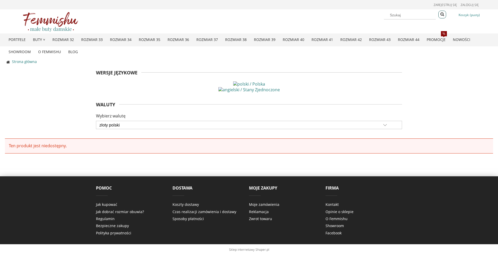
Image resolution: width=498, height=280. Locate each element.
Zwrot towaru (260, 218)
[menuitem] (17, 39)
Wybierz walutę (111, 116)
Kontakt (332, 204)
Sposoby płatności (188, 218)
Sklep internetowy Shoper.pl (249, 249)
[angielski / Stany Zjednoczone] (249, 89)
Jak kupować (106, 204)
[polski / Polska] (249, 83)
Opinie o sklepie (340, 211)
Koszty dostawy (185, 204)
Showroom (335, 225)
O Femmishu (337, 218)
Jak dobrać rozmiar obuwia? (120, 211)
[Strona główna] (50, 21)
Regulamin (105, 218)
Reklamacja (259, 211)
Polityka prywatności (113, 232)
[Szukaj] (442, 14)
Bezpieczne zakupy (112, 225)
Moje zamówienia (264, 204)
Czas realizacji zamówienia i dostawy (204, 211)
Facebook (334, 232)
